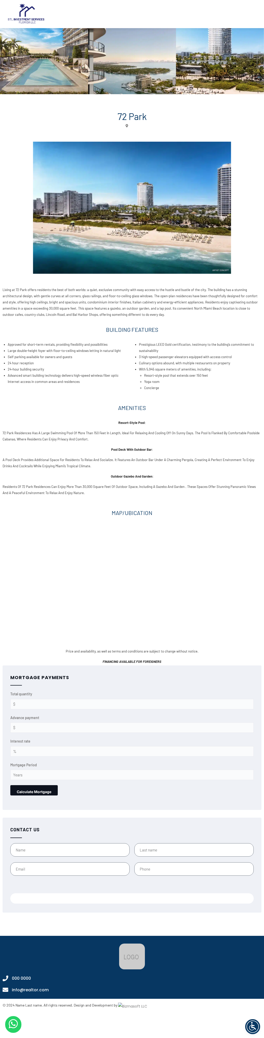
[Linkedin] (149, 1025)
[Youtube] (138, 1025)
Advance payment (24, 717)
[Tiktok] (161, 1025)
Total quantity (21, 694)
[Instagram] (114, 1025)
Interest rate (20, 741)
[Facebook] (102, 1025)
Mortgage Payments (39, 677)
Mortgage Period (23, 765)
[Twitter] (126, 1025)
